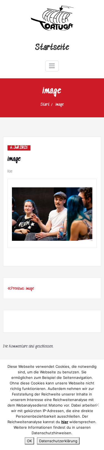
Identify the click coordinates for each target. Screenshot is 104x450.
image (59, 104)
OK (29, 441)
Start (44, 104)
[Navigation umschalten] (52, 66)
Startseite (52, 47)
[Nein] (97, 405)
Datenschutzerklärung (58, 441)
